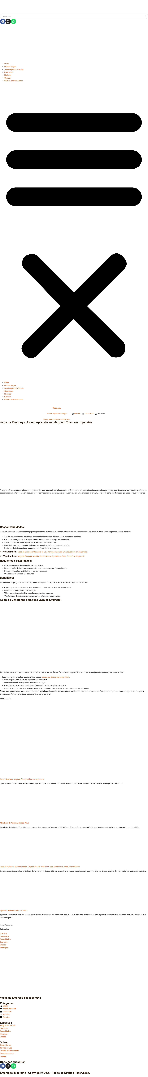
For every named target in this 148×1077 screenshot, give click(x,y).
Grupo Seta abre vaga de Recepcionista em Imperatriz (22, 779)
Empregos (57, 408)
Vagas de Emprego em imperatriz (56, 419)
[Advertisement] (74, 43)
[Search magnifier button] (145, 16)
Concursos (8, 72)
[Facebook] (2, 21)
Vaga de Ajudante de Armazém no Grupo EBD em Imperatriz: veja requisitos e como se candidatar (40, 867)
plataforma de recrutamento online (55, 677)
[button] (74, 231)
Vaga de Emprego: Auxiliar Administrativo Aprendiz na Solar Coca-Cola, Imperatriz (51, 556)
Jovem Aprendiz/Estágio (14, 69)
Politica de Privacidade (13, 81)
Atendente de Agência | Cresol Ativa (14, 823)
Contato (7, 78)
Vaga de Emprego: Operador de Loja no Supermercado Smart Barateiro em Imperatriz (52, 552)
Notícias (7, 75)
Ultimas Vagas (10, 67)
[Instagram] (8, 21)
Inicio (6, 64)
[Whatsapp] (13, 21)
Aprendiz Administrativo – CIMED (13, 910)
